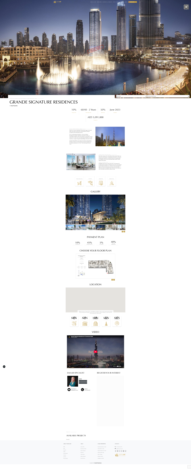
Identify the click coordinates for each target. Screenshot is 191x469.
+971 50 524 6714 (87, 390)
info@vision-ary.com (119, 448)
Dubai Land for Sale (101, 452)
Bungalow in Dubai (101, 458)
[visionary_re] (121, 451)
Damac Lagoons (83, 450)
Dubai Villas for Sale (101, 448)
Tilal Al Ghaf (82, 454)
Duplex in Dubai (100, 456)
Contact (64, 456)
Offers (64, 451)
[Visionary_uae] (119, 451)
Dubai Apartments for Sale (102, 446)
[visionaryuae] (115, 451)
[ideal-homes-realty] (117, 451)
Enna (80, 379)
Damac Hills (82, 446)
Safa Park (82, 452)
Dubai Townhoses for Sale (102, 450)
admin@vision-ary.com (74, 390)
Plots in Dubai (100, 454)
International (65, 453)
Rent (64, 448)
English (132, 1)
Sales (64, 446)
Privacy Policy (65, 458)
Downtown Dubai (83, 448)
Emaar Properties (14, 105)
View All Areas (83, 458)
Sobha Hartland (83, 456)
